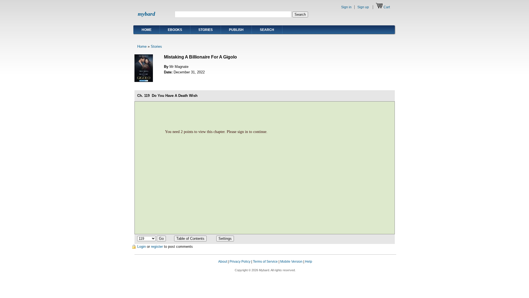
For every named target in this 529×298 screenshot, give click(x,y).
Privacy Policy (240, 262)
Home (147, 30)
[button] (385, 267)
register (157, 246)
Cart (387, 7)
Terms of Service (265, 262)
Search (267, 30)
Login (141, 246)
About (222, 262)
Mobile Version (291, 262)
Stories (205, 30)
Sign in (346, 7)
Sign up (363, 7)
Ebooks (175, 30)
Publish (236, 30)
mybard (146, 14)
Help (308, 262)
